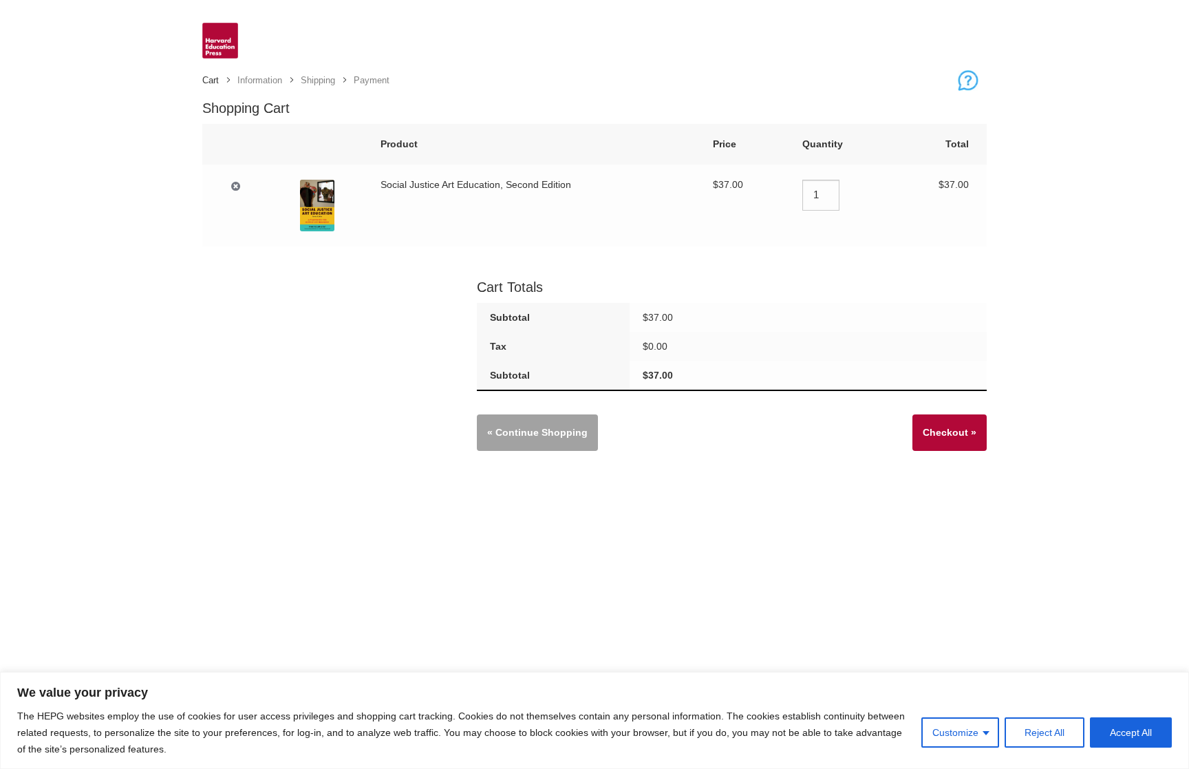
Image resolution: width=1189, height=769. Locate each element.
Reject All (1044, 732)
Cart (210, 80)
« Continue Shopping (537, 432)
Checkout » (949, 432)
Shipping (318, 80)
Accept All (1131, 732)
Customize (955, 732)
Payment (371, 80)
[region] (594, 720)
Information (259, 80)
